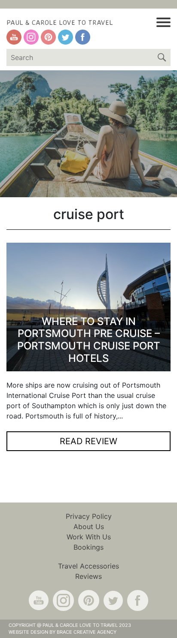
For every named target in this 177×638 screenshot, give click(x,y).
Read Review (88, 441)
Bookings (88, 547)
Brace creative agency (86, 632)
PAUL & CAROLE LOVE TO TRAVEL (59, 22)
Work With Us (89, 537)
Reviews (88, 576)
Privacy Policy (89, 516)
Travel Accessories (88, 566)
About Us (88, 526)
